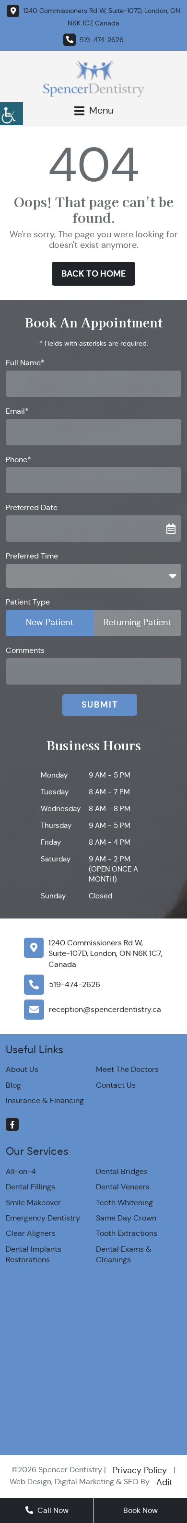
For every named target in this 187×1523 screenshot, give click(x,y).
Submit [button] (100, 704)
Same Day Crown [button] (126, 1217)
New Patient (49, 622)
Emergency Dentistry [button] (43, 1217)
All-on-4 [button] (21, 1171)
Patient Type (28, 601)
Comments (25, 650)
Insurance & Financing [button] (45, 1100)
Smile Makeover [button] (33, 1202)
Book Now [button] (140, 1510)
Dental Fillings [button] (30, 1186)
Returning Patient (137, 622)
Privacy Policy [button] (140, 1470)
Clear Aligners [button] (31, 1233)
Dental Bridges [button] (122, 1171)
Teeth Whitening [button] (124, 1202)
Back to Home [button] (93, 273)
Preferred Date (32, 507)
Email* (17, 411)
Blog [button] (13, 1085)
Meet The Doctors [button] (127, 1069)
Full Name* (25, 362)
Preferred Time (32, 555)
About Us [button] (22, 1069)
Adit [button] (164, 1482)
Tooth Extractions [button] (126, 1233)
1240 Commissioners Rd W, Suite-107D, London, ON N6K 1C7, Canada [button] (105, 953)
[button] (11, 112)
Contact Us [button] (116, 1085)
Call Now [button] (52, 1510)
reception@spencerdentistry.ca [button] (105, 1009)
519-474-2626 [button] (74, 984)
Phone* (18, 459)
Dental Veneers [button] (123, 1186)
